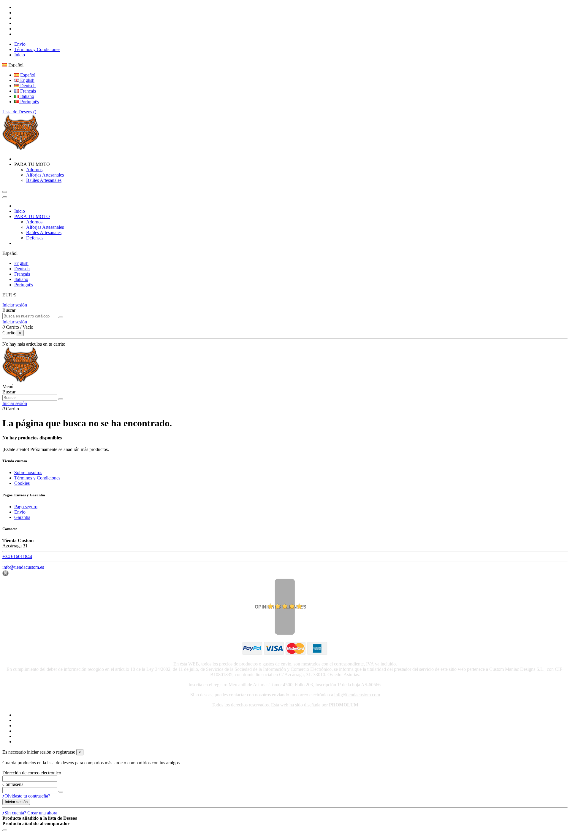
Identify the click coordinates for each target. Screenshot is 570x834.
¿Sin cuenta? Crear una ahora (29, 812)
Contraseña (12, 784)
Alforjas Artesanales (45, 174)
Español (27, 74)
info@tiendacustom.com (357, 694)
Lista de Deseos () (19, 111)
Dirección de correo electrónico (31, 772)
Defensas (34, 237)
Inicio (19, 54)
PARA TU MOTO (32, 216)
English (26, 80)
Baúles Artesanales (43, 180)
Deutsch (27, 85)
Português (29, 101)
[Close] (4, 197)
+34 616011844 (17, 556)
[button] (32, 164)
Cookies (22, 483)
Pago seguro (25, 506)
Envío (20, 44)
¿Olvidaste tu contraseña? (26, 795)
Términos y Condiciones (37, 49)
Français (27, 90)
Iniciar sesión (14, 304)
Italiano (26, 96)
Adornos (34, 169)
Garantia (22, 517)
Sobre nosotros (28, 472)
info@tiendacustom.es (23, 567)
